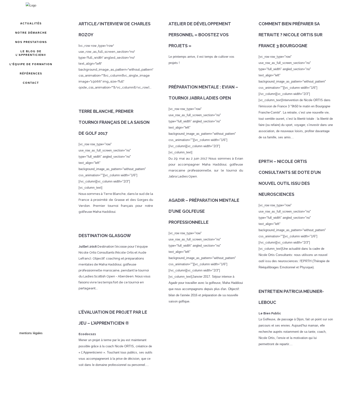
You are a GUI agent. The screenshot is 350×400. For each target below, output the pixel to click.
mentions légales (31, 333)
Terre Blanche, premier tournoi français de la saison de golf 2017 (114, 122)
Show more (206, 387)
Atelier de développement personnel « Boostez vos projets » (200, 34)
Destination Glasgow (105, 235)
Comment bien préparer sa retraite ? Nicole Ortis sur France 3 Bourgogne (290, 34)
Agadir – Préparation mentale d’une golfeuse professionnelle (204, 211)
